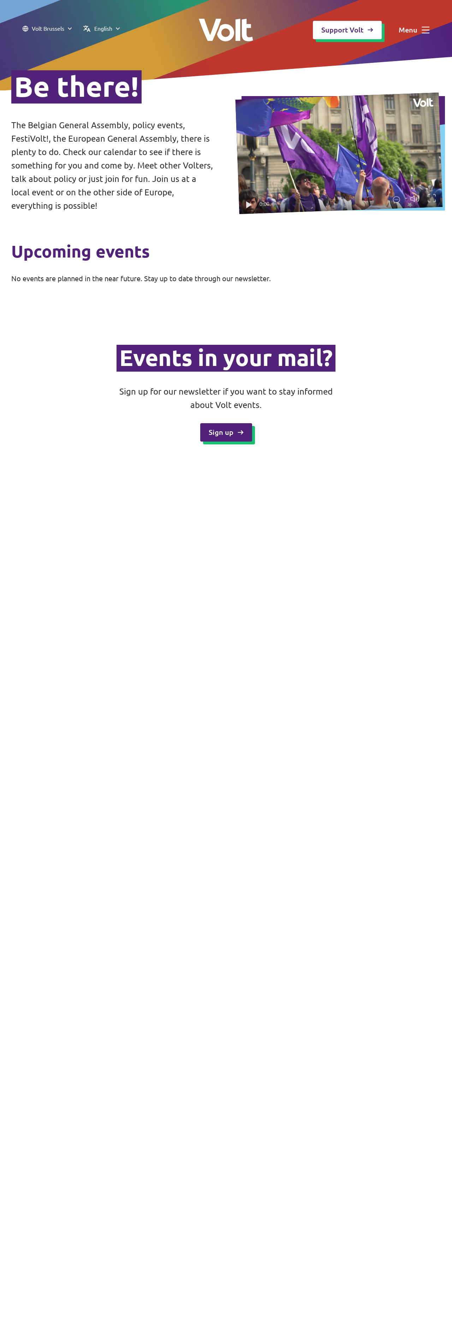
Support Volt (342, 30)
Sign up (221, 432)
